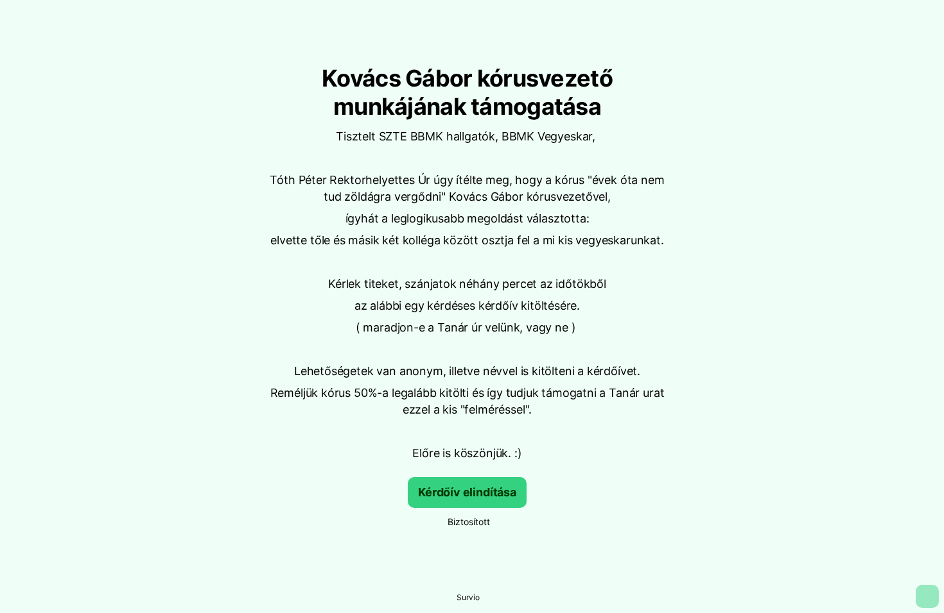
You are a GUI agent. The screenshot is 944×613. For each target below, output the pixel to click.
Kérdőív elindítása (467, 492)
